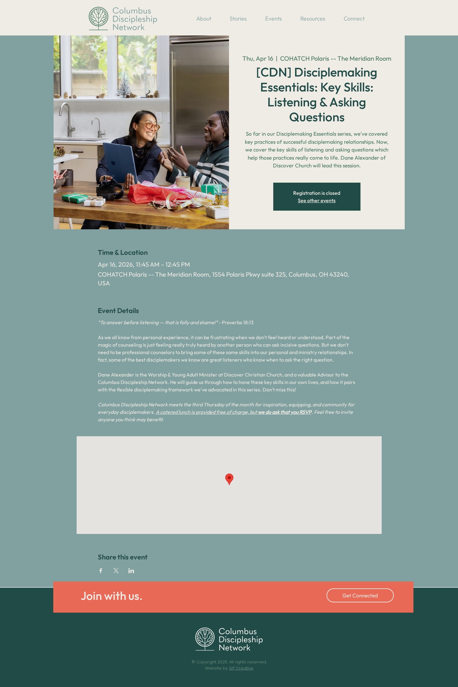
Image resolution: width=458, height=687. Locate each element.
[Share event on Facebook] (101, 570)
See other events (317, 200)
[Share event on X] (116, 570)
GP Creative (241, 668)
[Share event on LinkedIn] (131, 570)
